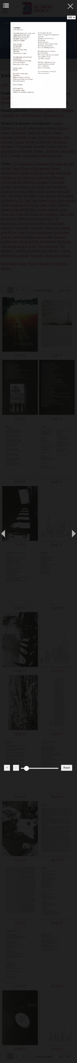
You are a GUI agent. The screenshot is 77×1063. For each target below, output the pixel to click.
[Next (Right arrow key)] (70, 531)
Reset (66, 768)
